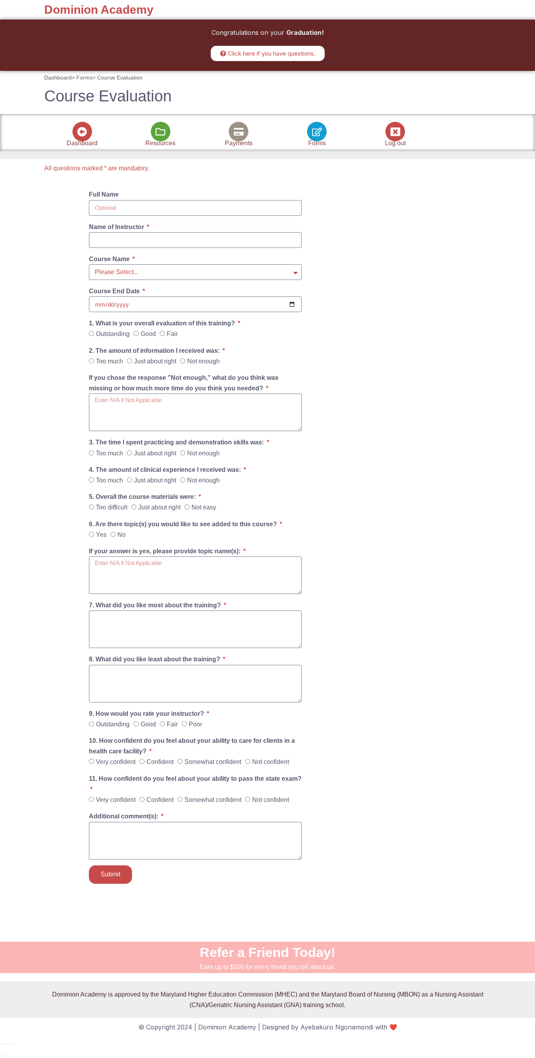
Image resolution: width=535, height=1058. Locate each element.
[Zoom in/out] (1, 1044)
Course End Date (115, 291)
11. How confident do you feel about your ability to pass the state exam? (195, 778)
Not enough (203, 361)
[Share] (8, 1044)
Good (148, 333)
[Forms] (317, 131)
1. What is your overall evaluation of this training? (163, 323)
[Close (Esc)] (11, 1044)
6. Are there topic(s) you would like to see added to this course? (183, 524)
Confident (160, 761)
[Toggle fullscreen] (4, 1044)
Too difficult (111, 507)
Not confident (270, 761)
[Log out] (395, 131)
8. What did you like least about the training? (155, 659)
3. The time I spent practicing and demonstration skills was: (177, 442)
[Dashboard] (82, 131)
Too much (109, 361)
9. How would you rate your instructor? (147, 713)
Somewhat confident (212, 761)
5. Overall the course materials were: (143, 496)
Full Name (104, 194)
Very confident (116, 761)
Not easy (204, 507)
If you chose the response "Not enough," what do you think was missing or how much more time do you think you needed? (183, 383)
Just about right (155, 361)
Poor (195, 724)
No (121, 534)
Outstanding (113, 333)
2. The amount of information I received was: (155, 350)
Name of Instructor (117, 227)
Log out (395, 143)
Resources (160, 143)
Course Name (110, 259)
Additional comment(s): (124, 816)
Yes (101, 534)
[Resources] (160, 131)
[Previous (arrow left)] (1, 1054)
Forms (317, 143)
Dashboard (82, 143)
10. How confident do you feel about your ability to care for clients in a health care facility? (192, 746)
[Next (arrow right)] (4, 1054)
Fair (172, 333)
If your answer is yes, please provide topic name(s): (165, 551)
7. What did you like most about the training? (155, 605)
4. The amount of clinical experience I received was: (165, 469)
